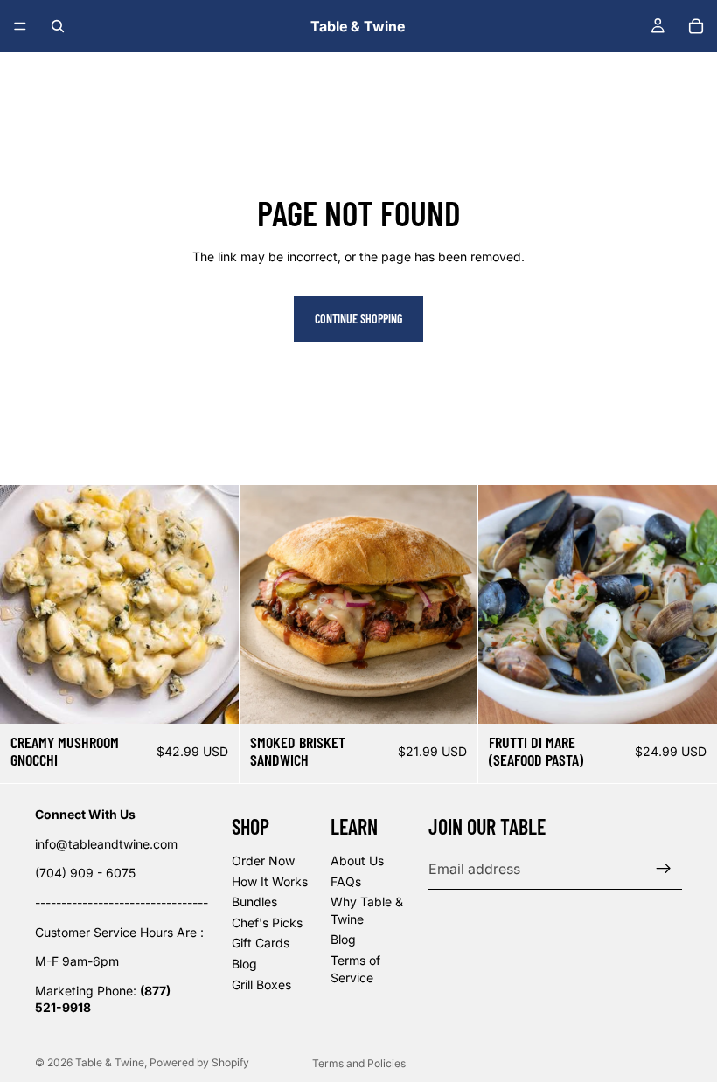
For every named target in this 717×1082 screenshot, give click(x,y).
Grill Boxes (261, 983)
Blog (244, 963)
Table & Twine (109, 1062)
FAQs (346, 880)
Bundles (254, 901)
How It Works (270, 880)
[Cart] (696, 26)
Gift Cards (260, 942)
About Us (357, 860)
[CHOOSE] (451, 696)
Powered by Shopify (199, 1062)
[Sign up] (663, 868)
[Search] (57, 26)
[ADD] (211, 696)
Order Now (263, 860)
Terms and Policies (359, 1063)
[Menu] (20, 26)
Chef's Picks (267, 922)
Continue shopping (358, 318)
